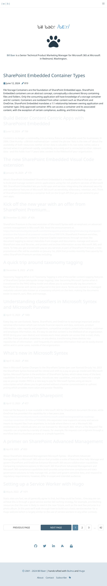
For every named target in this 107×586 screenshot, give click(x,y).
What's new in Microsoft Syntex (35, 353)
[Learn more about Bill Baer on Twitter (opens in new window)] (44, 547)
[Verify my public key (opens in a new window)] (71, 547)
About (40, 577)
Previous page (21, 527)
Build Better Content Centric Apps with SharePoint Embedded (43, 120)
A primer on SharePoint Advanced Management (53, 441)
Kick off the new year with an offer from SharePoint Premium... (44, 207)
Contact (50, 577)
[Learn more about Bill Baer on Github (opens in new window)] (35, 547)
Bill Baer (11, 55)
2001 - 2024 (31, 570)
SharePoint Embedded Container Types (44, 75)
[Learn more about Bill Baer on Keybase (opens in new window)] (62, 547)
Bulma (70, 570)
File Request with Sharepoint (33, 395)
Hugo (82, 570)
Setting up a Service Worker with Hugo (43, 484)
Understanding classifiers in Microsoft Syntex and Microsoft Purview (50, 304)
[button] (103, 3)
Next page (56, 527)
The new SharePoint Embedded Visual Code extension (48, 162)
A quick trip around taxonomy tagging (43, 262)
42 (101, 527)
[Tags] (70, 577)
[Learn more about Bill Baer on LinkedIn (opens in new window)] (53, 547)
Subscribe (61, 577)
